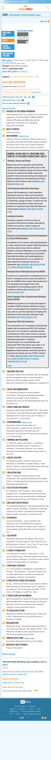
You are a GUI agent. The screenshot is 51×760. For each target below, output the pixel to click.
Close (9, 366)
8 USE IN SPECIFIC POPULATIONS (17, 487)
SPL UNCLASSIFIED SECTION (15, 610)
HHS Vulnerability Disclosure (30, 711)
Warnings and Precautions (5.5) (21, 317)
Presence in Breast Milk (18, 674)
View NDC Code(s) (26, 690)
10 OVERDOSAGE (11, 517)
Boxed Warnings (8, 671)
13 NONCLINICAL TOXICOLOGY (15, 565)
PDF (25, 97)
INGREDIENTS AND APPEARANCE (17, 644)
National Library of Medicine (17, 2)
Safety (5, 40)
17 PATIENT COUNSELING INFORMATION (18, 595)
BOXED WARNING (12, 136)
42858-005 (23, 71)
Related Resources (7, 47)
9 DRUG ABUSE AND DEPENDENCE (17, 502)
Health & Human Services (32, 714)
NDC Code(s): (7, 60)
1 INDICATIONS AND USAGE (15, 371)
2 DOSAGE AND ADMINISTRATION (17, 389)
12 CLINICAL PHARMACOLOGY (16, 550)
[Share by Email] (42, 718)
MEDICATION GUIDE (12, 623)
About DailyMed (20, 706)
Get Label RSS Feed (10, 690)
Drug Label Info (7, 33)
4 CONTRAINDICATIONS (13, 422)
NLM (17, 714)
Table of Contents (12, 129)
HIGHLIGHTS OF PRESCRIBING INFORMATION (20, 111)
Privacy (31, 709)
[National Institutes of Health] (3, 2)
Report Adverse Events (25, 671)
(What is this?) (24, 136)
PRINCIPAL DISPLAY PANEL (15, 638)
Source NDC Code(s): (10, 71)
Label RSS (43, 21)
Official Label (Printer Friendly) (14, 103)
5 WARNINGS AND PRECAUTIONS (17, 440)
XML (29, 97)
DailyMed (25, 7)
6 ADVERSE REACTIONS (13, 457)
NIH (10, 714)
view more (20, 63)
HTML (18, 100)
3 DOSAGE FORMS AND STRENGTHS (17, 407)
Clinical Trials (19, 682)
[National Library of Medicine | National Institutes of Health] (25, 702)
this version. (36, 92)
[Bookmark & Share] (45, 718)
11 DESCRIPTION (11, 535)
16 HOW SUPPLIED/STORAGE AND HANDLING (20, 580)
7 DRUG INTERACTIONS (13, 472)
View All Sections (8, 108)
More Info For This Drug (8, 54)
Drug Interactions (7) (21, 267)
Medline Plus (7, 682)
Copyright (22, 709)
